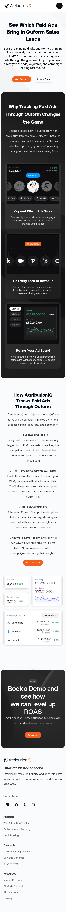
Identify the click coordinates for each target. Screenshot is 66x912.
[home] (17, 6)
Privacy (6, 796)
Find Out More (33, 562)
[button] (59, 6)
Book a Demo (44, 79)
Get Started (21, 79)
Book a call (33, 735)
